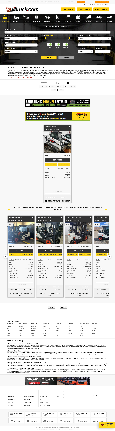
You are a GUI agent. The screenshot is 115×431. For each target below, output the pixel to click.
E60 (93, 326)
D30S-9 (33, 326)
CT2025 (94, 324)
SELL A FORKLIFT (85, 9)
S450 (44, 331)
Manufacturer (10, 42)
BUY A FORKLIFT (69, 9)
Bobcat (67, 174)
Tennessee (58, 277)
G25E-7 (21, 328)
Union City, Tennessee (50, 293)
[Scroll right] (109, 256)
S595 (93, 331)
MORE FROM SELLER (43, 289)
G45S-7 (58, 328)
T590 (8, 335)
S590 (81, 331)
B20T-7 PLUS (23, 324)
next (61, 90)
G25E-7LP (34, 328)
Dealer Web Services (102, 1)
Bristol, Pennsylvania (55, 201)
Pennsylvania (66, 177)
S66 (20, 333)
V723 (81, 335)
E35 (57, 326)
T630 (20, 335)
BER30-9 (70, 324)
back (54, 90)
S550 (57, 331)
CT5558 (21, 326)
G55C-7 (70, 328)
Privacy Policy (67, 429)
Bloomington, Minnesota (21, 293)
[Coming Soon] (90, 395)
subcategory (9, 36)
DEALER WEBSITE (56, 289)
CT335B (9, 326)
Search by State (84, 36)
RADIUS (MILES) (83, 48)
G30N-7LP (46, 328)
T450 (81, 333)
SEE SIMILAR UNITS (51, 197)
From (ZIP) (98, 48)
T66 (44, 335)
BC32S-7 (58, 324)
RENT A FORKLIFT (102, 9)
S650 (8, 333)
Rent (19, 415)
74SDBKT (10, 324)
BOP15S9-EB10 (84, 324)
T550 (93, 333)
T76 (57, 335)
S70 (32, 333)
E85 (8, 328)
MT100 (9, 331)
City (79, 42)
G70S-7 (82, 328)
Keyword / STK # (10, 29)
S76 (57, 333)
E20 (44, 326)
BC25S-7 (34, 324)
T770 (69, 335)
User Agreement (59, 429)
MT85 (33, 331)
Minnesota (30, 277)
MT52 (21, 331)
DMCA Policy (75, 429)
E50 (81, 326)
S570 (69, 331)
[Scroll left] (6, 256)
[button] (21, 38)
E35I (69, 326)
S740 (44, 333)
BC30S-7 (46, 324)
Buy (15, 415)
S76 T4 (70, 333)
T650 (32, 335)
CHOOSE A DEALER (10, 49)
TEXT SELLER (64, 197)
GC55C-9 (94, 328)
